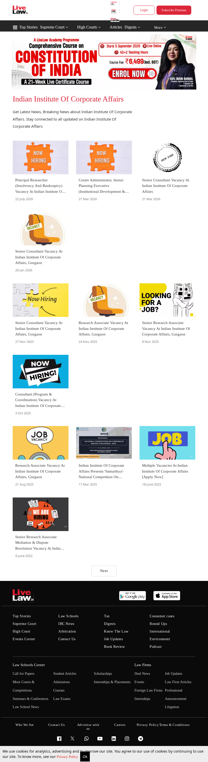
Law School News (26, 707)
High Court (21, 631)
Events (139, 682)
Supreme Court (52, 27)
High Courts (87, 27)
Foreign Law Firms (148, 690)
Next (104, 571)
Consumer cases (162, 616)
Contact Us (67, 639)
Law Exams (61, 699)
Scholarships (103, 674)
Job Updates (113, 639)
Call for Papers (23, 674)
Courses (58, 690)
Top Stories (28, 27)
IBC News (66, 624)
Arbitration (67, 631)
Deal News (142, 674)
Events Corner (24, 639)
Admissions (61, 682)
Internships (142, 699)
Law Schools (68, 616)
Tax (107, 616)
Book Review (114, 647)
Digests (130, 27)
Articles (116, 27)
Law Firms (142, 665)
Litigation (172, 707)
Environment (160, 639)
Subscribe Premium (174, 10)
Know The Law (116, 631)
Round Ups (158, 624)
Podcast (156, 647)
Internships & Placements (112, 682)
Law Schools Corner (29, 665)
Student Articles (64, 674)
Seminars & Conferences (30, 699)
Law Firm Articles (178, 682)
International (160, 631)
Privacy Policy (68, 757)
